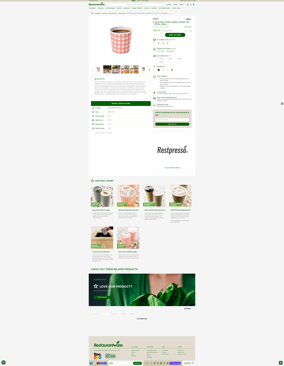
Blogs (148, 354)
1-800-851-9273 (93, 0)
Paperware (104, 13)
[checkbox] (132, 314)
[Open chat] (3, 362)
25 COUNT (161, 51)
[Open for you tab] (281, 363)
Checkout (164, 352)
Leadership (149, 358)
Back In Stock (165, 354)
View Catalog (181, 352)
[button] (187, 4)
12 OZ (179, 58)
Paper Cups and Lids (112, 13)
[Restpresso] (157, 20)
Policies (133, 352)
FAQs (132, 354)
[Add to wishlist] (190, 5)
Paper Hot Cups (121, 13)
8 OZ (170, 58)
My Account (165, 350)
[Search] (164, 4)
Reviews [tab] (188, 308)
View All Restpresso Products (173, 167)
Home (92, 13)
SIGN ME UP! (172, 124)
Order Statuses (135, 350)
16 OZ (161, 62)
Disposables (97, 13)
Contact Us (180, 350)
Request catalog (182, 354)
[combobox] (136, 4)
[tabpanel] (142, 324)
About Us (149, 356)
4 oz (170, 56)
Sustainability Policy (152, 350)
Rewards (133, 356)
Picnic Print (172, 40)
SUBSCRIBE (137, 363)
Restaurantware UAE (152, 352)
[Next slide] (149, 70)
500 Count (173, 49)
